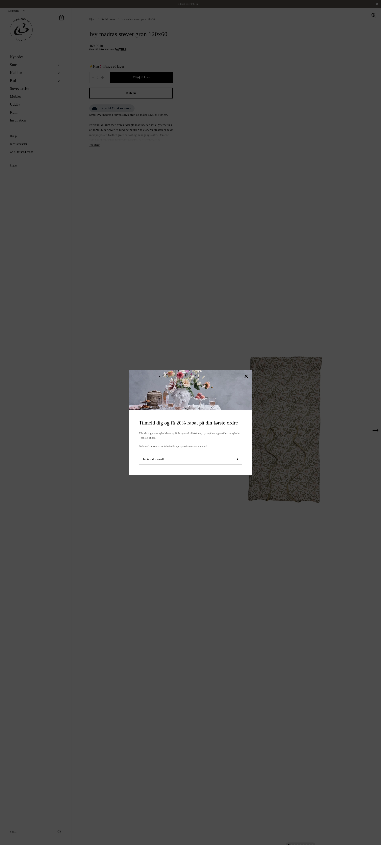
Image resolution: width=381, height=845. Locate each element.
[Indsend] (235, 459)
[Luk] (246, 376)
